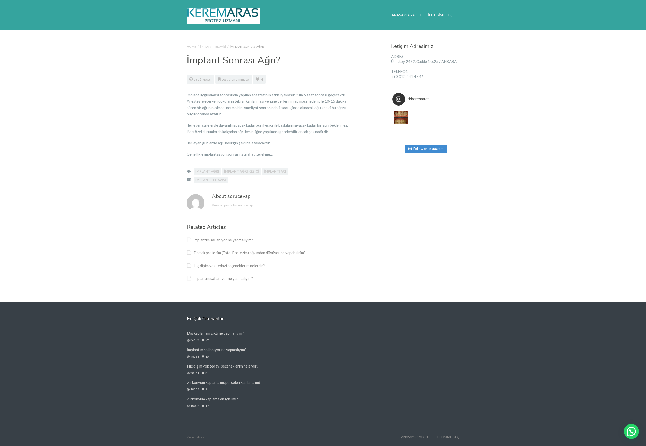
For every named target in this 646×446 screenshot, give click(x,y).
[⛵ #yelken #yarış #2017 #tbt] (417, 134)
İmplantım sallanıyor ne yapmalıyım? (223, 240)
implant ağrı (207, 171)
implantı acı (275, 171)
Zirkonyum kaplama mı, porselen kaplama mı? (224, 382)
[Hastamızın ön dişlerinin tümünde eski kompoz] (433, 134)
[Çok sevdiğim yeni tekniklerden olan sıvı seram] (433, 117)
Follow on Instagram (428, 149)
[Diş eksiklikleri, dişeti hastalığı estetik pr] (450, 134)
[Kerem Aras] (223, 15)
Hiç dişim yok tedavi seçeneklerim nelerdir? (229, 265)
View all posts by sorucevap (234, 205)
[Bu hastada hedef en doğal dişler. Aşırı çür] (401, 117)
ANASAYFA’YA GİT (407, 15)
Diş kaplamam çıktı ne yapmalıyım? (215, 333)
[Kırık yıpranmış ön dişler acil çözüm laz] (450, 117)
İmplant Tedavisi (213, 46)
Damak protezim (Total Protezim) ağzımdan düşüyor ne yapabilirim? (250, 252)
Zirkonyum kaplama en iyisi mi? (212, 399)
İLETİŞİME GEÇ (440, 15)
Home (191, 46)
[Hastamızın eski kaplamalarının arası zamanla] (401, 134)
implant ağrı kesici (241, 171)
